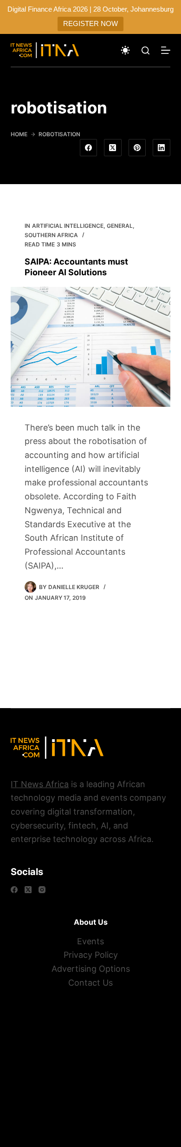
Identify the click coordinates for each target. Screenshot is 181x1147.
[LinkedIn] (161, 148)
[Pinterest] (137, 148)
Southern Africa (51, 235)
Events (90, 941)
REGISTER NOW (90, 23)
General (120, 225)
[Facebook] (88, 148)
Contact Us (90, 983)
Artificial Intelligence (67, 225)
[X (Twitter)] (113, 148)
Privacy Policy (91, 955)
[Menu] (165, 50)
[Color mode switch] (125, 50)
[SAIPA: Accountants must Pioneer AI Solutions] (90, 346)
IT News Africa (40, 784)
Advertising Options (91, 969)
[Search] (145, 50)
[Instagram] (42, 889)
